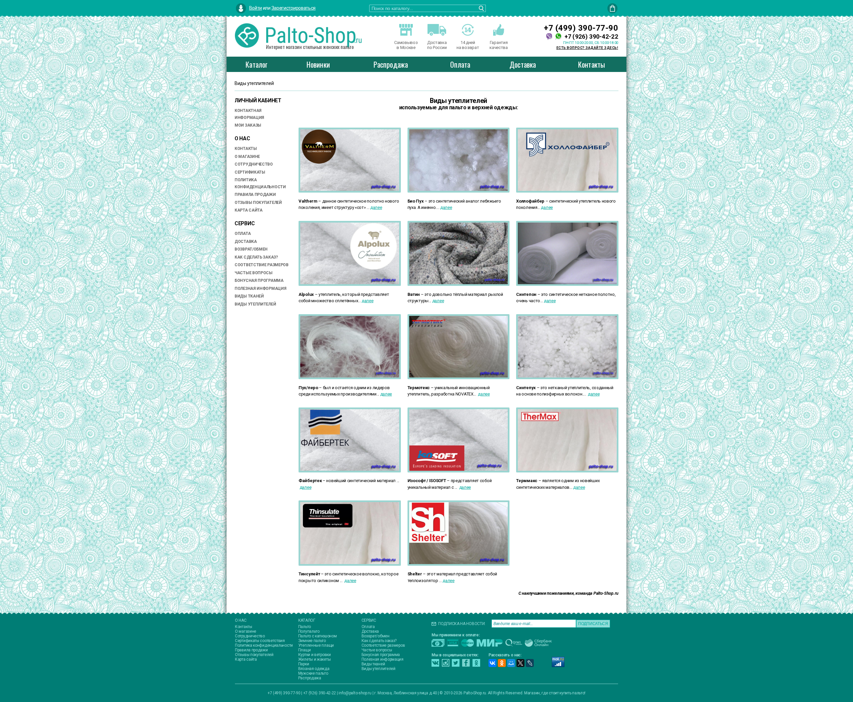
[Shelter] (459, 567)
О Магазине (247, 156)
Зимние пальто (312, 640)
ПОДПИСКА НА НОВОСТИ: (461, 623)
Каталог (257, 64)
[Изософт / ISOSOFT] (459, 474)
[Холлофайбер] (567, 194)
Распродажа (391, 64)
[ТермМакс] (567, 474)
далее (376, 207)
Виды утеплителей (379, 668)
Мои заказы (248, 125)
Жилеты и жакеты (314, 659)
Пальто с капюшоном (317, 636)
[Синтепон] (567, 287)
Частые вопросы (254, 273)
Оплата (460, 64)
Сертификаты (250, 172)
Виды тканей (249, 296)
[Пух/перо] (350, 380)
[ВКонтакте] (492, 663)
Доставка (522, 64)
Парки (303, 664)
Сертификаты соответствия (260, 640)
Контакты (591, 64)
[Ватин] (459, 287)
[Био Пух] (459, 194)
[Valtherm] (350, 194)
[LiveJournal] (530, 663)
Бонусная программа (259, 280)
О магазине (245, 631)
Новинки (318, 64)
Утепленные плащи (316, 645)
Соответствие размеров (262, 265)
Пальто (304, 626)
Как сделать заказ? (256, 257)
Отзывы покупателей (258, 202)
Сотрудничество (254, 164)
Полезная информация (260, 288)
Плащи (304, 650)
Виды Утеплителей (255, 304)
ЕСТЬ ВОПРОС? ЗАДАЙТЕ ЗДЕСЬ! (587, 48)
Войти (255, 8)
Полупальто (309, 631)
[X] (520, 663)
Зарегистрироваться (294, 8)
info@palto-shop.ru (355, 693)
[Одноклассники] (502, 663)
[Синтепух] (567, 380)
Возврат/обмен (251, 249)
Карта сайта (249, 210)
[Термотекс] (459, 380)
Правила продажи (255, 194)
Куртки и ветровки (314, 654)
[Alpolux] (350, 287)
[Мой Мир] (511, 663)
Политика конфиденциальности (264, 645)
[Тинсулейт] (350, 567)
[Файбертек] (350, 474)
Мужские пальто (313, 673)
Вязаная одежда (314, 668)
